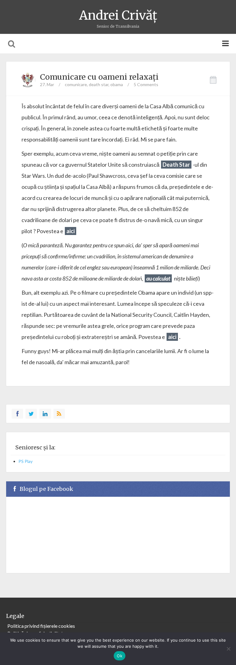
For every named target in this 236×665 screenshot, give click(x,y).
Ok (119, 655)
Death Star (176, 164)
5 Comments (146, 84)
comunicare (76, 84)
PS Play (25, 461)
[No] (228, 649)
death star (98, 84)
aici (172, 336)
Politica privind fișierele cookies (41, 626)
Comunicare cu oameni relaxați (99, 77)
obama (116, 84)
